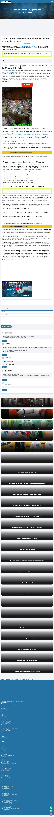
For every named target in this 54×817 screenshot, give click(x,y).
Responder (5, 340)
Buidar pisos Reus (4, 795)
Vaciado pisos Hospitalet (6, 769)
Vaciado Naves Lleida (5, 724)
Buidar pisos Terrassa (5, 788)
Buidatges (3, 710)
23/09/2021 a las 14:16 (9, 384)
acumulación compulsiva (28, 46)
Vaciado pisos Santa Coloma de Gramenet (9, 777)
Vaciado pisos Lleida (5, 774)
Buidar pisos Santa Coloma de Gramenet (9, 794)
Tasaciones (3, 713)
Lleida (2, 747)
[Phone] (51, 807)
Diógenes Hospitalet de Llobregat (7, 755)
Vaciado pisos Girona (5, 780)
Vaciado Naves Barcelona (6, 718)
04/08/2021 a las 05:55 (9, 358)
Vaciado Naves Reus (5, 729)
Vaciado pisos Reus (5, 778)
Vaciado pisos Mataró (5, 776)
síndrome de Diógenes (8, 70)
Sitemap (2, 732)
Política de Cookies (4, 751)
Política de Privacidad (5, 750)
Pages (2, 735)
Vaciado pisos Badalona (5, 770)
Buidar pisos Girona (5, 796)
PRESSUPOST (27, 43)
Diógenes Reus (4, 764)
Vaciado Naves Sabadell (5, 723)
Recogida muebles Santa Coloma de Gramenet (10, 808)
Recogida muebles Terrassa (6, 802)
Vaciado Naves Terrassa (5, 722)
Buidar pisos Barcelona (5, 785)
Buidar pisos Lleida (4, 790)
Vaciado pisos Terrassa (5, 771)
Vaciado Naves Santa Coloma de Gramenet (9, 728)
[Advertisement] (27, 27)
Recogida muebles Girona (6, 810)
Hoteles (2, 714)
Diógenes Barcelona (5, 754)
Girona (2, 745)
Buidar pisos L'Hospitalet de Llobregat (8, 786)
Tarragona (3, 746)
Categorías (3, 736)
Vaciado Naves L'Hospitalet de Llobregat (8, 720)
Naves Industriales (4, 716)
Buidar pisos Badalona (5, 787)
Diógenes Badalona (5, 756)
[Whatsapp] (51, 811)
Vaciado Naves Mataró (5, 727)
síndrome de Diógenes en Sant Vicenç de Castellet (21, 79)
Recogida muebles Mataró (6, 807)
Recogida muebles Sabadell (6, 803)
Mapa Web (3, 734)
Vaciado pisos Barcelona (6, 768)
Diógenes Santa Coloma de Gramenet (8, 763)
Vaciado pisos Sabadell (5, 773)
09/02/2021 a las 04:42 (9, 333)
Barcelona (3, 743)
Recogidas (3, 711)
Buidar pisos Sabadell (5, 789)
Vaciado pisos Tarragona (6, 775)
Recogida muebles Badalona (6, 801)
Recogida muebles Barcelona (6, 799)
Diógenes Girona (4, 766)
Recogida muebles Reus (5, 809)
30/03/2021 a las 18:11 (8, 344)
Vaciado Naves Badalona (6, 721)
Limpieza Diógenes (4, 709)
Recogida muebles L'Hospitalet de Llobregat (9, 800)
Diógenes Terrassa (4, 757)
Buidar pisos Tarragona (5, 792)
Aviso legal (3, 749)
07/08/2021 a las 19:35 (9, 371)
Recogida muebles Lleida (6, 804)
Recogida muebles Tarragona (6, 806)
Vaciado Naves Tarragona (6, 725)
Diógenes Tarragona (5, 761)
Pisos (2, 715)
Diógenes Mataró (4, 762)
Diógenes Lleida (4, 760)
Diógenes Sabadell (4, 759)
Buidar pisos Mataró (5, 793)
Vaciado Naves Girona (5, 730)
